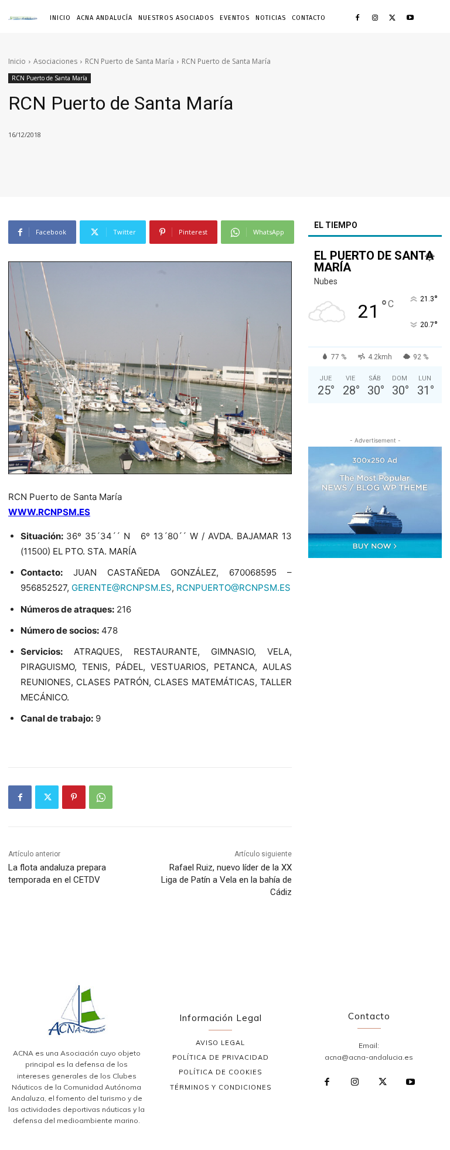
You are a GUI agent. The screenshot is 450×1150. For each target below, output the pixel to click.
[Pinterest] (74, 797)
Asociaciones (55, 61)
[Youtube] (410, 18)
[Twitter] (392, 18)
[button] (431, 17)
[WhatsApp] (100, 797)
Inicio (17, 61)
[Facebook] (357, 18)
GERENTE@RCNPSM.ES (121, 587)
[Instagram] (375, 18)
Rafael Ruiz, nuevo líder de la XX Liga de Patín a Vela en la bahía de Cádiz (226, 879)
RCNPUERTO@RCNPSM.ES (233, 587)
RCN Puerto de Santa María (129, 61)
